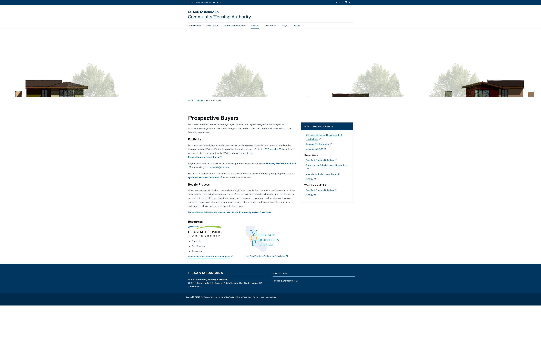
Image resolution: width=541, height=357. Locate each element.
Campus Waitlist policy (317, 144)
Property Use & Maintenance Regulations (326, 165)
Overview (199, 100)
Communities (194, 25)
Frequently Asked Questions (255, 212)
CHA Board (270, 25)
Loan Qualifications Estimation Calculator (264, 256)
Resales (255, 25)
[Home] (220, 18)
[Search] (347, 2)
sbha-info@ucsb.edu (219, 167)
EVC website (271, 149)
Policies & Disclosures (284, 280)
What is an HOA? (314, 149)
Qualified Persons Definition (203, 177)
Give (337, 2)
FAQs (284, 25)
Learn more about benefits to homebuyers (209, 256)
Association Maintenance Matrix (322, 174)
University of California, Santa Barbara (204, 2)
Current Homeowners (234, 25)
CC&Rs (309, 179)
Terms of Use (258, 297)
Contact (297, 25)
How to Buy (212, 25)
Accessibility (271, 297)
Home (190, 100)
